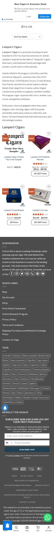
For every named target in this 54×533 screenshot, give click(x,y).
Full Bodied (32, 374)
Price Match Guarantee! (14, 308)
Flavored (22, 374)
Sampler (27, 397)
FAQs (5, 303)
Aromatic (7, 355)
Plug (39, 393)
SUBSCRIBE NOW (27, 449)
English (6, 374)
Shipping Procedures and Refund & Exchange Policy (24, 332)
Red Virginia (8, 397)
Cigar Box (31, 360)
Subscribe (44, 16)
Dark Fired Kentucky (22, 369)
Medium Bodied (9, 388)
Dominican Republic (41, 369)
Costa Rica (7, 369)
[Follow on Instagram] (17, 273)
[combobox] (9, 442)
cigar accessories (18, 360)
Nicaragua (35, 388)
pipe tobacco (30, 393)
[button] (26, 27)
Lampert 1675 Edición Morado (40, 158)
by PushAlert (8, 19)
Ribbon (18, 397)
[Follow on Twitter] (22, 273)
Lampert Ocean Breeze (14, 210)
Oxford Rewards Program (15, 314)
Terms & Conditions (14, 455)
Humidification (37, 379)
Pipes (20, 393)
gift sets (43, 374)
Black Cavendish (30, 355)
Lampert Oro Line (40, 210)
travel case (44, 397)
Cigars (25, 365)
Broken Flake (44, 355)
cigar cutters (43, 360)
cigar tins (34, 365)
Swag (35, 397)
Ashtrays (16, 355)
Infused (16, 383)
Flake (13, 374)
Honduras (25, 379)
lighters (33, 383)
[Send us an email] (27, 273)
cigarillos (6, 365)
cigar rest (16, 365)
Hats (16, 379)
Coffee (43, 365)
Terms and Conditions (13, 325)
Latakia (25, 383)
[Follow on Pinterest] (37, 273)
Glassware (7, 379)
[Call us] (32, 273)
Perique (6, 393)
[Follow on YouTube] (42, 273)
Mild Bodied (23, 388)
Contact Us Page (10, 339)
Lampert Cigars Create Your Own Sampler (14, 158)
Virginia (19, 402)
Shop (4, 291)
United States (8, 402)
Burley (5, 360)
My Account (8, 297)
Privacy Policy (9, 319)
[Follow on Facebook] (11, 273)
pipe (13, 393)
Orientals (46, 388)
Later (28, 16)
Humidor (6, 383)
